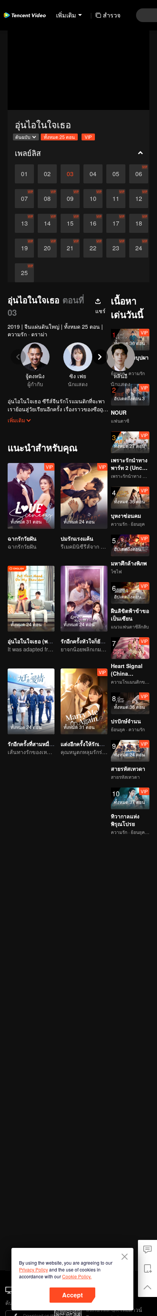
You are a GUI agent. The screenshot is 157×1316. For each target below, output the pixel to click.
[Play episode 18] (138, 223)
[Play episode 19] (24, 248)
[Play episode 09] (70, 198)
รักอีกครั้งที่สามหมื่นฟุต (34, 744)
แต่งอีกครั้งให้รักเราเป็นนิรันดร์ (96, 744)
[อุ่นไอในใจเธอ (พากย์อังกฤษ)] (31, 599)
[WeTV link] (25, 15)
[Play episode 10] (93, 198)
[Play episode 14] (47, 223)
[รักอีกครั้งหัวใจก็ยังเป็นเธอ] (84, 599)
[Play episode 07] (24, 198)
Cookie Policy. (76, 1276)
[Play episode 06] (138, 173)
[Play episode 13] (24, 223)
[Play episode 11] (115, 198)
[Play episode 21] (70, 248)
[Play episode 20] (47, 248)
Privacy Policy (33, 1269)
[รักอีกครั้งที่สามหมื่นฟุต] (31, 701)
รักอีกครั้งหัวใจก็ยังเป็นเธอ (90, 641)
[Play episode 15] (70, 223)
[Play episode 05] (115, 173)
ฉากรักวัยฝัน (22, 538)
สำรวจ (111, 15)
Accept (72, 1295)
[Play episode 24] (138, 248)
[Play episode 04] (93, 173)
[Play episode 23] (115, 248)
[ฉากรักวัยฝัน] (31, 496)
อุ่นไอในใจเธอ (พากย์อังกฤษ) (41, 641)
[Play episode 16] (93, 223)
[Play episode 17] (115, 223)
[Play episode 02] (47, 173)
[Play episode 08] (47, 198)
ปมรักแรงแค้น (77, 538)
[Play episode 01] (24, 173)
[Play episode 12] (138, 198)
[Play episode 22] (93, 248)
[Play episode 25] (24, 272)
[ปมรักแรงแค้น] (84, 496)
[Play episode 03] (70, 173)
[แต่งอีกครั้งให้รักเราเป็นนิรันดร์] (84, 701)
